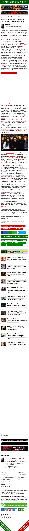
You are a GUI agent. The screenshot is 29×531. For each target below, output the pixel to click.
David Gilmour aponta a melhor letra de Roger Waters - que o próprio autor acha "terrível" (16, 298)
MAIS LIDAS (21, 477)
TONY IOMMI (4, 130)
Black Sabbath (18, 16)
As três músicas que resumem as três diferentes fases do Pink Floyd (16, 274)
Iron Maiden (4, 228)
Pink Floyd (11, 16)
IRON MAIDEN (10, 153)
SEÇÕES (20, 479)
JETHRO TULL (5, 206)
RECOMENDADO (22, 475)
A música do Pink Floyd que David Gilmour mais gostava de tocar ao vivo (17, 259)
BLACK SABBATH (6, 105)
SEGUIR (3, 484)
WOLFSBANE (4, 162)
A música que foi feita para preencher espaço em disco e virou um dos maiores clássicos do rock (16, 336)
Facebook (10, 242)
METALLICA (10, 193)
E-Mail (17, 245)
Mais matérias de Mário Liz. (12, 468)
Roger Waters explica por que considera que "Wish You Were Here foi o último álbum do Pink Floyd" (16, 290)
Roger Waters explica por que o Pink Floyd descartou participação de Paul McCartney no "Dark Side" (17, 305)
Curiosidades (4, 16)
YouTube (3, 245)
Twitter (24, 242)
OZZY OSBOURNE (21, 129)
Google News (10, 245)
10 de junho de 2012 (16, 26)
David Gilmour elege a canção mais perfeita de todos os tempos (16, 343)
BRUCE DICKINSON (14, 156)
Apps (21, 245)
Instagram (17, 242)
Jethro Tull (19, 228)
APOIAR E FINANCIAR (6, 481)
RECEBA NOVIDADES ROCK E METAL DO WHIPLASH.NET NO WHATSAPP (14, 2)
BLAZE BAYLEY (11, 176)
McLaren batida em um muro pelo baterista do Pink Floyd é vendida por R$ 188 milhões (17, 281)
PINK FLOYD (15, 40)
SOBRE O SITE (4, 472)
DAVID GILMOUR (20, 44)
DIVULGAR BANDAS (6, 479)
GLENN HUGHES (13, 119)
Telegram (4, 242)
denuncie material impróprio (8, 499)
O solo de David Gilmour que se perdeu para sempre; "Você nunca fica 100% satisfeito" (17, 320)
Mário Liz (9, 24)
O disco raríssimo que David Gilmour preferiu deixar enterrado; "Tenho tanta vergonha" (17, 313)
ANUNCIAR (4, 475)
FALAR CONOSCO (5, 486)
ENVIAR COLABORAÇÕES (7, 477)
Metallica (11, 228)
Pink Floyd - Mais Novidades (8, 73)
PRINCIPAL (21, 472)
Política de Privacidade (14, 500)
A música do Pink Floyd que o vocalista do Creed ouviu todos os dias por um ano (17, 328)
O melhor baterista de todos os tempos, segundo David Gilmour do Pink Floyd (16, 266)
